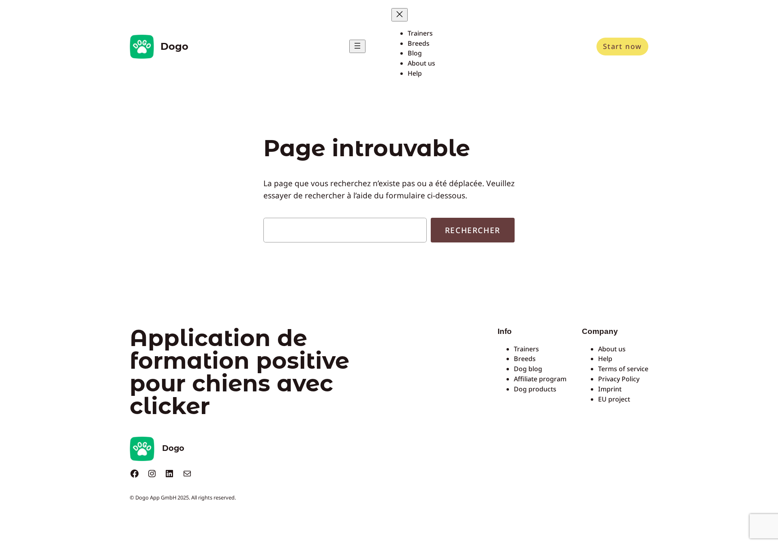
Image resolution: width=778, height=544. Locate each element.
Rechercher (472, 230)
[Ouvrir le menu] (357, 46)
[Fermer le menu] (399, 14)
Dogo (174, 46)
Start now (622, 46)
